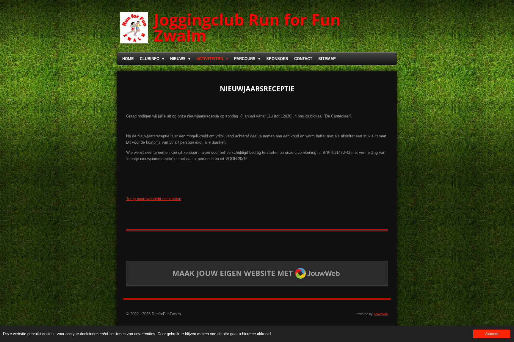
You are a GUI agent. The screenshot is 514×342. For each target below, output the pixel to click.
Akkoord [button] (492, 334)
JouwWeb (381, 314)
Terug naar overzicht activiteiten (153, 199)
